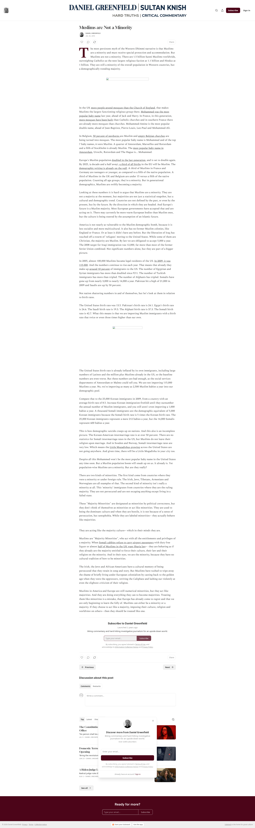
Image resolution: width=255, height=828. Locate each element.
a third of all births (130, 164)
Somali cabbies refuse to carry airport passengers (126, 543)
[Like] (81, 42)
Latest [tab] (89, 719)
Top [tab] (82, 719)
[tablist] (90, 686)
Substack (228, 824)
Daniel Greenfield (93, 33)
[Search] (216, 10)
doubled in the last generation (128, 160)
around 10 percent (99, 269)
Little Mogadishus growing (125, 447)
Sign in (246, 10)
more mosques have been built (96, 120)
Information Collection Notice (126, 766)
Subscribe (233, 10)
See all (84, 788)
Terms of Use (140, 764)
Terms (31, 824)
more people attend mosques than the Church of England (123, 108)
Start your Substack (122, 824)
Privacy (24, 824)
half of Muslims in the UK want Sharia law (122, 547)
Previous (89, 667)
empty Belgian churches (151, 136)
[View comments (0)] (88, 42)
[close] (153, 721)
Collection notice (41, 824)
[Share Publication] (222, 10)
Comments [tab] (85, 686)
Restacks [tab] (97, 686)
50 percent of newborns (106, 136)
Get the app (138, 824)
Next (167, 667)
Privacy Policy (147, 766)
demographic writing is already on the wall (103, 168)
